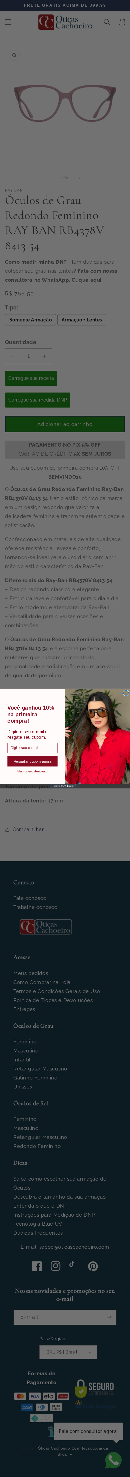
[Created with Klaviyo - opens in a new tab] (65, 786)
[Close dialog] (126, 693)
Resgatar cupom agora (33, 761)
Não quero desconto (32, 770)
